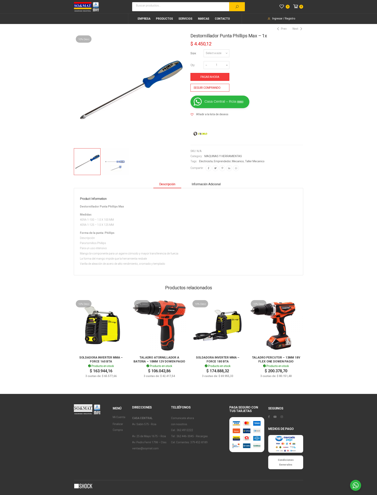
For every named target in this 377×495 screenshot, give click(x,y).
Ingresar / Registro (283, 18)
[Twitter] (215, 168)
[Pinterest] (222, 168)
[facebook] (269, 416)
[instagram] (282, 416)
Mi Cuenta (119, 417)
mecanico (238, 161)
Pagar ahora (209, 76)
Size (193, 53)
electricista (206, 161)
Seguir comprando (207, 87)
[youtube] (275, 416)
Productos (164, 18)
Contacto (222, 18)
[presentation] (73, 90)
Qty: (192, 65)
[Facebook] (208, 168)
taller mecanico (254, 161)
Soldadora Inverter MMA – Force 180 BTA (217, 359)
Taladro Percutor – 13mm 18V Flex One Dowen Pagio (276, 359)
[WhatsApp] (236, 168)
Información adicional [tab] (206, 184)
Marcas (203, 18)
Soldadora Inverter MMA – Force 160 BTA (101, 359)
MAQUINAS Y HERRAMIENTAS (223, 156)
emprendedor (222, 161)
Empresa (144, 18)
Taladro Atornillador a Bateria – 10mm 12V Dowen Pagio (159, 359)
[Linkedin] (229, 168)
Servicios (185, 18)
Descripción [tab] (167, 184)
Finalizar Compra (118, 427)
